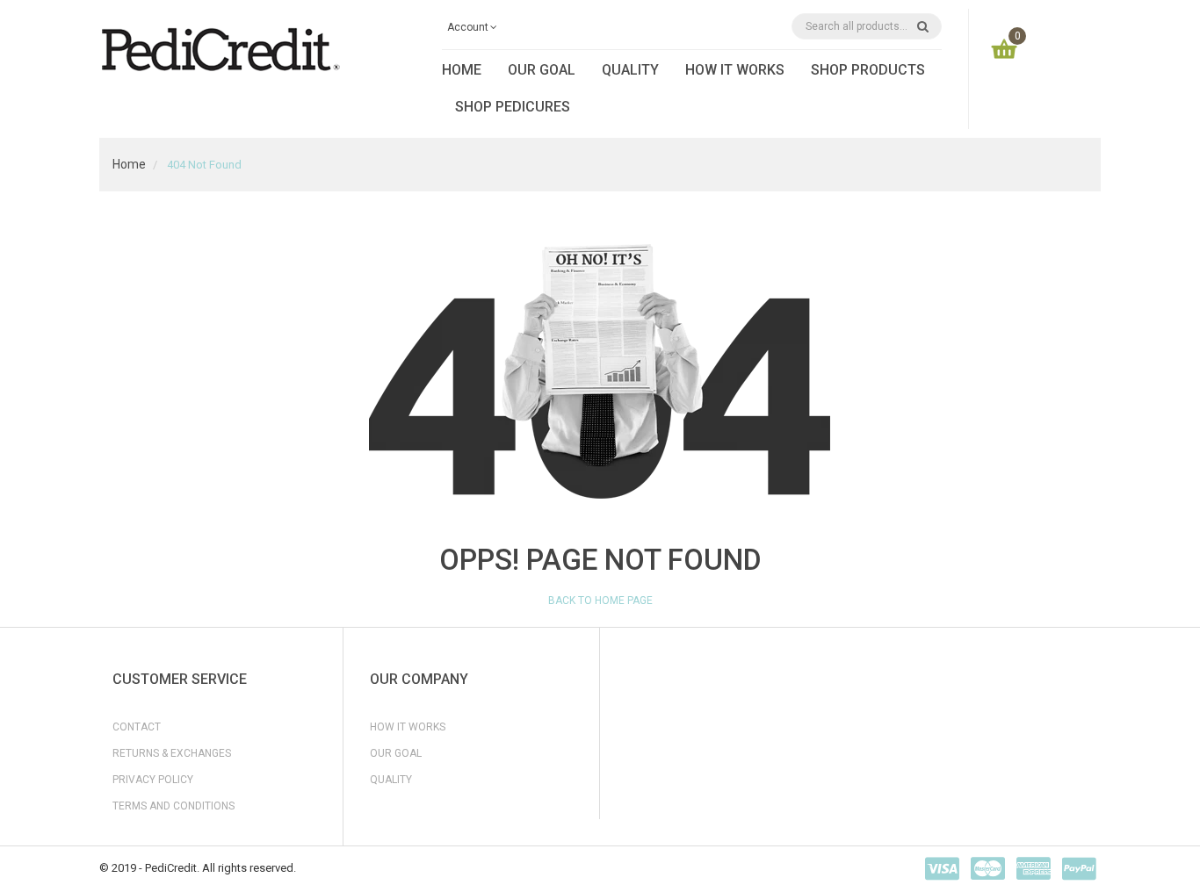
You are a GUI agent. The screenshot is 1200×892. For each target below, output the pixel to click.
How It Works (407, 727)
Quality (391, 779)
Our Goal (396, 753)
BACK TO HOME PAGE (600, 600)
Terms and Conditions (173, 806)
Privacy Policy (152, 779)
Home (129, 164)
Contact (136, 727)
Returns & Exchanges (171, 753)
